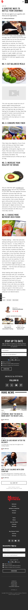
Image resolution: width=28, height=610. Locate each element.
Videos (14, 519)
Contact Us (14, 581)
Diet (4, 300)
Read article (5, 419)
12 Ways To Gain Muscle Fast (20, 328)
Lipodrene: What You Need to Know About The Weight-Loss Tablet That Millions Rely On (12, 416)
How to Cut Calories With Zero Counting (12, 470)
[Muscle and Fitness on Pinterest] (21, 385)
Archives (14, 533)
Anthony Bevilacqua (9, 18)
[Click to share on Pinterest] (1, 300)
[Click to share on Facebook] (1, 294)
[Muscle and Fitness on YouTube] (16, 385)
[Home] (2, 2)
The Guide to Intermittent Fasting (7, 328)
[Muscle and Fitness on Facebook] (7, 385)
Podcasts (14, 524)
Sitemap (14, 535)
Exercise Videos (14, 522)
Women (18, 360)
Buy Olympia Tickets (14, 531)
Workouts (14, 504)
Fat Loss (9, 300)
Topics (13, 517)
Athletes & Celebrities (14, 508)
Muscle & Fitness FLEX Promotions (11, 365)
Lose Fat (4, 6)
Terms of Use (14, 582)
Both (10, 360)
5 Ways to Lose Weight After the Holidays (13, 441)
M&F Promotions (7, 362)
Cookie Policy (14, 585)
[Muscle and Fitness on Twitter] (11, 385)
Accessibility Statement (14, 586)
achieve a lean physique (9, 55)
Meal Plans (15, 300)
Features (14, 510)
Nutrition (14, 506)
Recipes (14, 512)
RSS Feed (14, 526)
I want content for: (14, 357)
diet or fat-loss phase (16, 35)
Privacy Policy (14, 583)
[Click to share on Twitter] (1, 297)
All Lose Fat (14, 483)
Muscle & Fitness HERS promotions (11, 363)
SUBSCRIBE (6, 369)
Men (14, 360)
